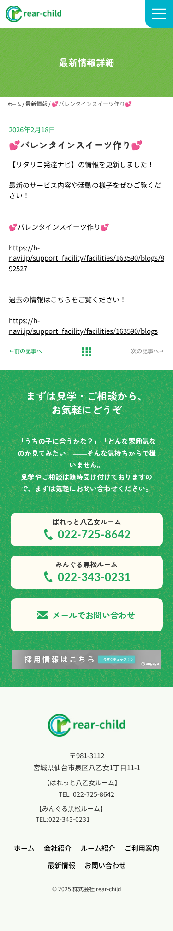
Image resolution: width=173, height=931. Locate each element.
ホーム (14, 103)
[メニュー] (159, 14)
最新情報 (36, 103)
